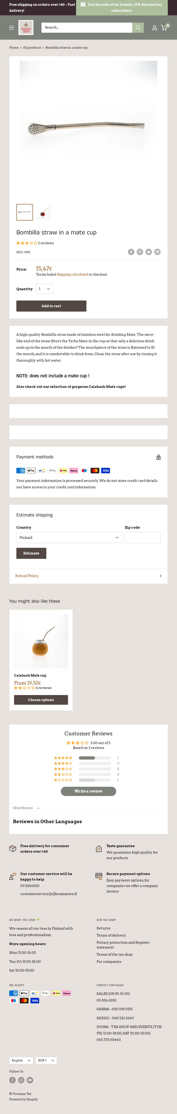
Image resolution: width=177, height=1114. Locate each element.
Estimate (31, 553)
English (17, 1060)
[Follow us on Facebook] (12, 1080)
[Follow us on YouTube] (30, 1080)
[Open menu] (11, 27)
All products (32, 47)
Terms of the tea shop (115, 954)
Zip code (132, 527)
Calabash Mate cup (30, 675)
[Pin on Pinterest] (140, 251)
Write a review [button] (88, 791)
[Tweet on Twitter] (148, 251)
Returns (103, 928)
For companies (109, 962)
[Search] (138, 28)
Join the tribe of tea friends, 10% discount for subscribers (125, 7)
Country (23, 527)
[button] (27, 243)
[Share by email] (157, 251)
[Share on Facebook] (131, 251)
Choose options (41, 700)
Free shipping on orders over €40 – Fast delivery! (42, 7)
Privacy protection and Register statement (123, 944)
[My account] (154, 27)
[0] (164, 27)
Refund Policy (27, 576)
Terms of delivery (111, 935)
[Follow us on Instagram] (21, 1080)
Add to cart (51, 306)
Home (13, 47)
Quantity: (24, 289)
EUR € (42, 1060)
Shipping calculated (72, 274)
